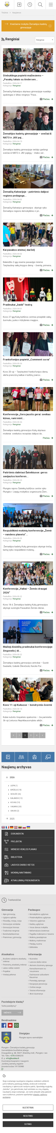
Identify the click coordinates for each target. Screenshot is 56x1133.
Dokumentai (17, 834)
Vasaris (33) (16, 807)
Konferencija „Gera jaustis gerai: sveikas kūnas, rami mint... (26, 416)
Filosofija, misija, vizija (12, 921)
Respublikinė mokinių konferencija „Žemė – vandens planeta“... (27, 532)
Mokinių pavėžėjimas (38, 937)
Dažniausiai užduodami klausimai (39, 976)
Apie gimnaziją (9, 914)
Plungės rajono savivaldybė (31, 1037)
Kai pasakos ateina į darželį (19, 249)
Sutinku (28, 1124)
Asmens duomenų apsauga (41, 965)
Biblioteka (16, 857)
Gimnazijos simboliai (11, 924)
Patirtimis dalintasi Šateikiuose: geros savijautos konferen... (25, 474)
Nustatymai (28, 1107)
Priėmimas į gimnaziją (12, 937)
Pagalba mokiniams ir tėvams (42, 934)
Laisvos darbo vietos (22, 865)
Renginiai (17, 85)
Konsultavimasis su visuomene (38, 970)
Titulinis (5, 13)
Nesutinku (28, 1116)
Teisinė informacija (37, 991)
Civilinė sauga (35, 987)
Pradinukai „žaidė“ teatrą (17, 304)
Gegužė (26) (15, 794)
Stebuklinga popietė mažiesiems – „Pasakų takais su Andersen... (23, 77)
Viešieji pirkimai (9, 975)
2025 (12, 819)
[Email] (16, 1025)
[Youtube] (10, 1025)
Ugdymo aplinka (9, 918)
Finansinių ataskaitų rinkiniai (15, 965)
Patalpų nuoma (36, 944)
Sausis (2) (14, 811)
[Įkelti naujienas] (19, 4)
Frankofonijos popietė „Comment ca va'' (26, 359)
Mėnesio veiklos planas (24, 849)
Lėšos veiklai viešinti (11, 968)
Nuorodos (34, 959)
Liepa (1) (14, 786)
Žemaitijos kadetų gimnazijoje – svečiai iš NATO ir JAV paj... (27, 135)
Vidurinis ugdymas (37, 921)
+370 (12, 1056)
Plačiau (46, 99)
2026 (12, 777)
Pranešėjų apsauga (37, 981)
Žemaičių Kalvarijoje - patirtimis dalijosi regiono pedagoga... (26, 193)
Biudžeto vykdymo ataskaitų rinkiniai (14, 960)
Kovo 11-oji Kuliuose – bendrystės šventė (27, 704)
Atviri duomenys (36, 994)
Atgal (13, 735)
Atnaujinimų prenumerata (25, 880)
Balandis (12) (16, 798)
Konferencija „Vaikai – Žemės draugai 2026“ (25, 590)
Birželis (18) (16, 790)
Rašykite (7, 1013)
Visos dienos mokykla (39, 927)
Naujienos (16, 13)
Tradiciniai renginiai (11, 931)
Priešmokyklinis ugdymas (40, 918)
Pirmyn (42, 735)
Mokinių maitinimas (21, 872)
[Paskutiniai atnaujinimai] (30, 4)
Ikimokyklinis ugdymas (39, 914)
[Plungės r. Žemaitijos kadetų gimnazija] (7, 4)
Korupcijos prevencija (38, 984)
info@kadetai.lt (12, 1058)
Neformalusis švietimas (39, 931)
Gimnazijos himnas (11, 927)
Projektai (16, 841)
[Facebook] (3, 1025)
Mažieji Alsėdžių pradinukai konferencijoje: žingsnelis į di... (28, 648)
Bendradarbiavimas (11, 934)
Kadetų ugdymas (37, 924)
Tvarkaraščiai (14, 900)
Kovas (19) (15, 802)
